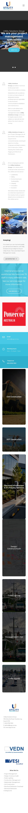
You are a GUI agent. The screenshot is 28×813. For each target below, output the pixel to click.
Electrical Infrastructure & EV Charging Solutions (14, 486)
